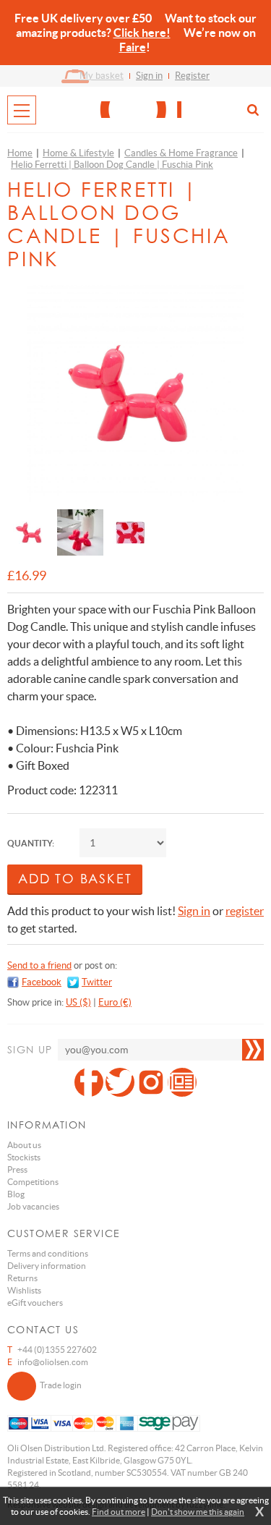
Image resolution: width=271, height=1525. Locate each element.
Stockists (23, 1157)
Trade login (61, 1385)
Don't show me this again (197, 1511)
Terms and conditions (47, 1253)
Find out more (118, 1511)
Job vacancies (33, 1206)
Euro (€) (115, 1002)
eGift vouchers (35, 1302)
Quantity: (30, 843)
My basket (101, 75)
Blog (16, 1194)
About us (24, 1145)
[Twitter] (120, 1082)
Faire (132, 47)
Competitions (33, 1181)
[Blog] (182, 1082)
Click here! (142, 32)
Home (20, 153)
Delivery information (46, 1265)
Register (192, 75)
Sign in (149, 75)
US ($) (78, 1002)
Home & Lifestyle (78, 153)
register (244, 910)
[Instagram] (151, 1082)
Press (17, 1169)
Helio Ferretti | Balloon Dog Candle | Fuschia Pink (112, 164)
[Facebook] (88, 1082)
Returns (22, 1278)
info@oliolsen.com (52, 1362)
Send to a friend (39, 965)
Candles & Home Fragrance (181, 153)
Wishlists (24, 1290)
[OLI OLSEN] (135, 109)
